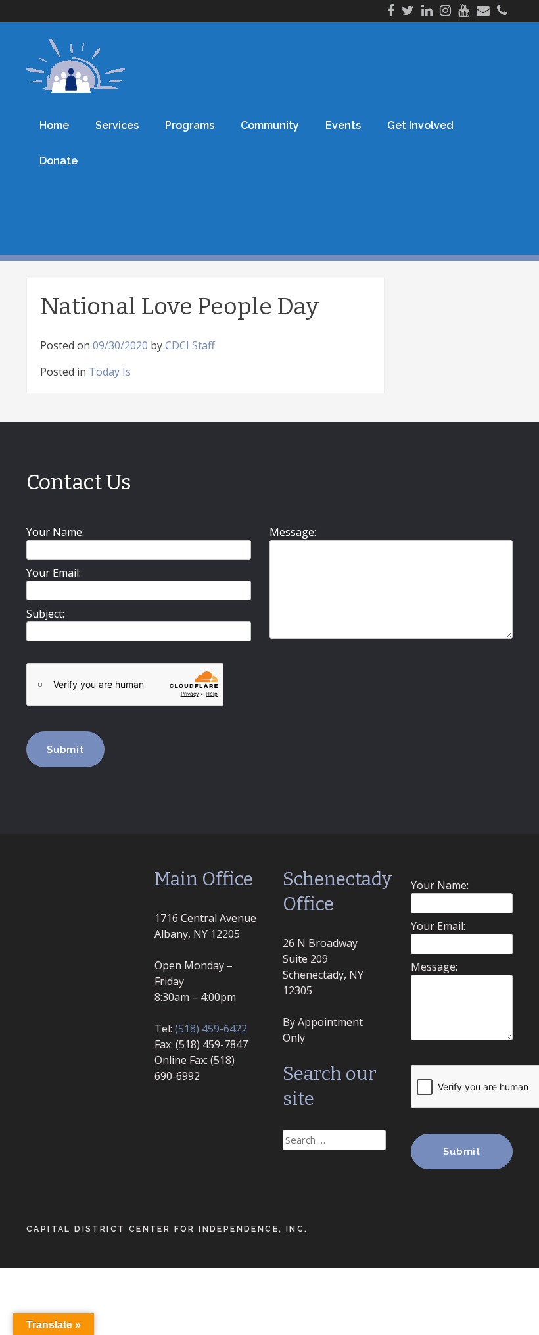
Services (117, 125)
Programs (189, 125)
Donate (58, 161)
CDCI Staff (190, 345)
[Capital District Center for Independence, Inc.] (75, 89)
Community (270, 125)
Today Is (110, 371)
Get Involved (420, 125)
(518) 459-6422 (211, 1028)
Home (54, 125)
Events (343, 125)
